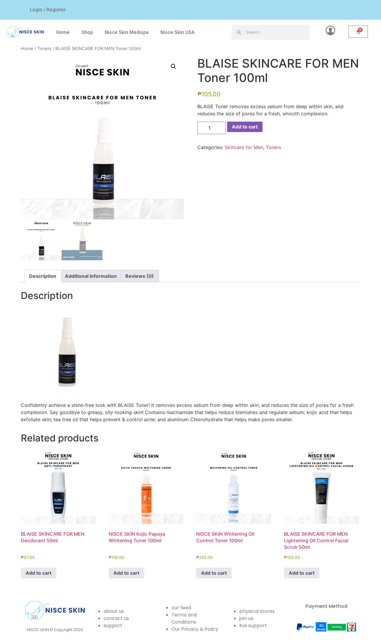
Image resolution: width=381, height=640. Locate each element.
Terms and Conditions (184, 618)
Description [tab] (42, 276)
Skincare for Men (244, 147)
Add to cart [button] (38, 573)
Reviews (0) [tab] (139, 276)
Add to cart (245, 127)
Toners (44, 48)
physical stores (257, 611)
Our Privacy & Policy (194, 629)
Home (63, 32)
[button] (173, 66)
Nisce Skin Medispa (127, 32)
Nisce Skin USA (177, 32)
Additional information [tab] (91, 276)
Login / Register (48, 10)
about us (114, 611)
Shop (87, 32)
